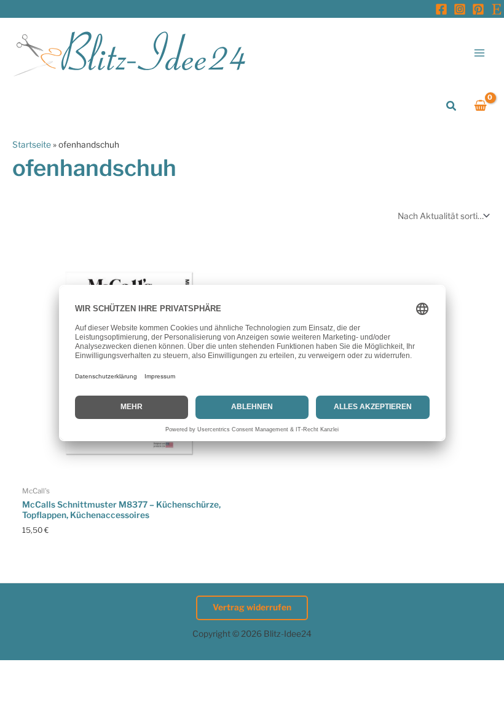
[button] (451, 106)
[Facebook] (441, 9)
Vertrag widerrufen (252, 607)
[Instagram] (460, 9)
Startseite (31, 145)
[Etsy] (496, 9)
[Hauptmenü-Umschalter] (480, 53)
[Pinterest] (478, 9)
